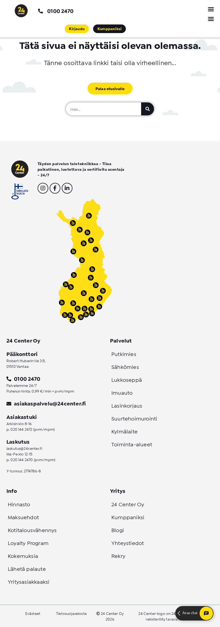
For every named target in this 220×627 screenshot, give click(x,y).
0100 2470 (60, 10)
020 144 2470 (21, 459)
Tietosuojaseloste (71, 613)
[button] (211, 9)
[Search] (147, 108)
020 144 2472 (21, 429)
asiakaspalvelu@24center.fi (50, 403)
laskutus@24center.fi (24, 448)
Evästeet (32, 613)
